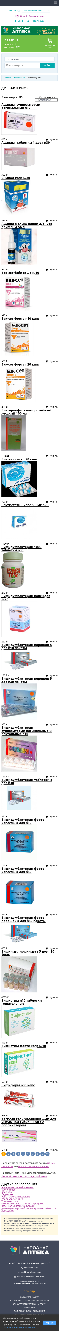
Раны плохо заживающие (15, 1196)
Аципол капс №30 (15, 178)
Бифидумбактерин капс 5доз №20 (25, 597)
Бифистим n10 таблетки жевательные (21, 1002)
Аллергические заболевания (17, 1187)
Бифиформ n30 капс (18, 1085)
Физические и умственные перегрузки (22, 1203)
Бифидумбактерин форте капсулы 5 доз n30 (22, 870)
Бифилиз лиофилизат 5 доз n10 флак (27, 953)
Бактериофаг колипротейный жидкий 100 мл (26, 412)
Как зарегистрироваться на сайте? (29, 1304)
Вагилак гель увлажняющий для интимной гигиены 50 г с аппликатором (28, 1121)
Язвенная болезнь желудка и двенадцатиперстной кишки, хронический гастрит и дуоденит (29, 1208)
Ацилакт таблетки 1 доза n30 (25, 142)
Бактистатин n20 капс (19, 459)
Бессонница (8, 1189)
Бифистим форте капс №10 (23, 1045)
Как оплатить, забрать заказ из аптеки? (29, 1300)
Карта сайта (29, 1307)
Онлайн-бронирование (32, 16)
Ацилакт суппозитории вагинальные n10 (20, 106)
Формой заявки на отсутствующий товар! (24, 1176)
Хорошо (49, 1323)
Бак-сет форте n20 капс (20, 364)
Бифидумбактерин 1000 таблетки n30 (21, 548)
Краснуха (6, 1192)
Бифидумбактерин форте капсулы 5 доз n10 (22, 821)
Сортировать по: (48, 97)
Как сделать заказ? (29, 1297)
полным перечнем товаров (33, 1166)
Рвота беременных (12, 1199)
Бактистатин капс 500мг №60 (25, 505)
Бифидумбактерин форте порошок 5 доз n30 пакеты (23, 919)
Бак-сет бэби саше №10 (20, 272)
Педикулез (7, 1194)
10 (47, 1153)
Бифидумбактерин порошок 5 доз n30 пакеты (26, 680)
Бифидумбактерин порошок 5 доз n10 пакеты (26, 646)
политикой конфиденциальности (19, 1327)
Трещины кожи (9, 1201)
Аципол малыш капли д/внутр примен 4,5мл (26, 225)
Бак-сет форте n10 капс (20, 318)
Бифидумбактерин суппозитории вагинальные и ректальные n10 (26, 730)
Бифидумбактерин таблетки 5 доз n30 (26, 781)
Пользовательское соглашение (29, 1311)
